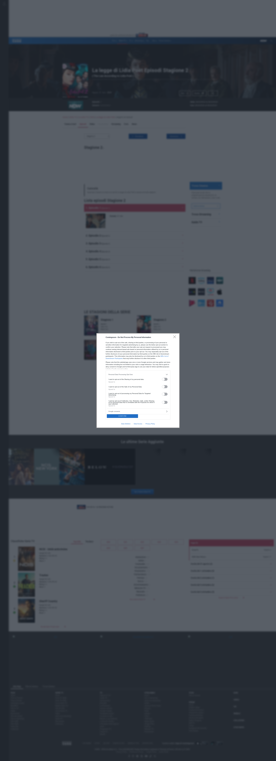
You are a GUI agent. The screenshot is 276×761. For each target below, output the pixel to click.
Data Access (138, 424)
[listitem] (138, 374)
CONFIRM (122, 416)
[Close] (175, 337)
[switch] (165, 379)
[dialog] (138, 380)
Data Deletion (125, 424)
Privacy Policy (150, 424)
